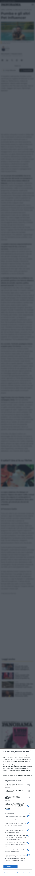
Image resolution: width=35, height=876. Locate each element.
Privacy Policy (27, 872)
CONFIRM (10, 866)
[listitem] (17, 781)
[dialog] (17, 812)
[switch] (28, 785)
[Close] (31, 752)
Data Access (17, 872)
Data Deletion (8, 872)
